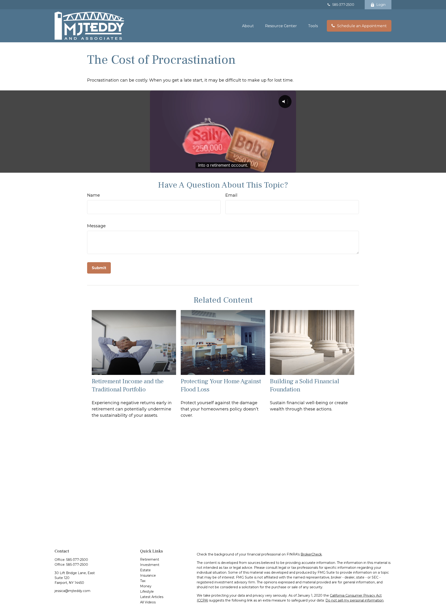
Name (93, 195)
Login (381, 5)
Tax (142, 581)
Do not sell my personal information (354, 600)
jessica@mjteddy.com (72, 591)
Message (96, 225)
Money (145, 586)
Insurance (148, 575)
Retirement (149, 559)
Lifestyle (147, 591)
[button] (248, 25)
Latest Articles (151, 597)
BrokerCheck (311, 554)
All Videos (148, 602)
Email (231, 195)
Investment (149, 565)
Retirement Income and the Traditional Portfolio (128, 385)
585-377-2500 (343, 5)
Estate (145, 570)
